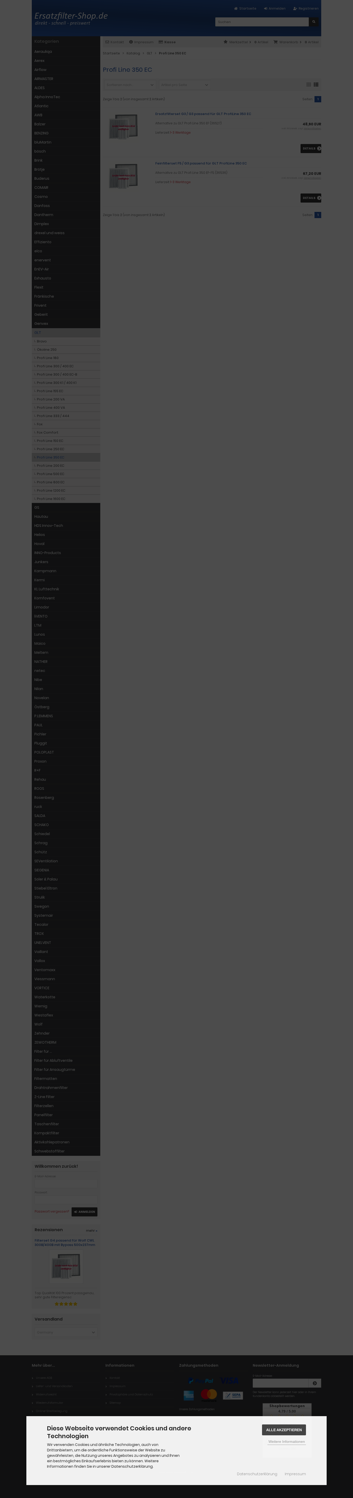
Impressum (295, 1474)
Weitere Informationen (286, 1441)
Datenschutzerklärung (257, 1474)
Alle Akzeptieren (284, 1430)
